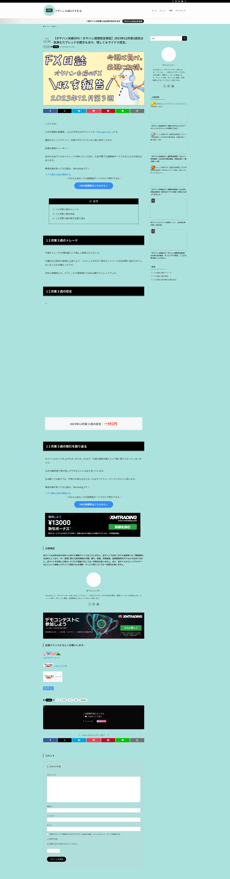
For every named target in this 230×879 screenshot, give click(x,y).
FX (57, 700)
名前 (49, 806)
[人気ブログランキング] (52, 654)
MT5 (70, 700)
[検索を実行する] (184, 38)
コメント (51, 774)
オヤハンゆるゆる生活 (133, 21)
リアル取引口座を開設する (58, 174)
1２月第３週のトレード (67, 209)
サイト (49, 825)
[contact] (182, 1)
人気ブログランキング (51, 657)
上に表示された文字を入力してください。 (63, 843)
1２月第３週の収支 (65, 213)
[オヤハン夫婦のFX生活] (63, 11)
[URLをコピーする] (137, 111)
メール (50, 815)
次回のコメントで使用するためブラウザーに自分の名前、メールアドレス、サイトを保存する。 (85, 834)
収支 (76, 700)
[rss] (179, 1)
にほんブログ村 (60, 666)
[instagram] (176, 1)
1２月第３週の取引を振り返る (70, 218)
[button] (50, 111)
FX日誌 (56, 47)
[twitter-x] (172, 1)
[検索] (185, 1)
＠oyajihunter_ (105, 131)
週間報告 (83, 700)
